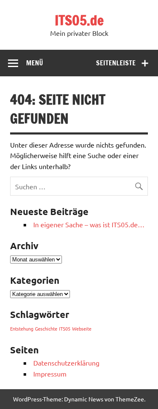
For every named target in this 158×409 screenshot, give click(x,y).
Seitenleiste (116, 62)
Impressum (50, 373)
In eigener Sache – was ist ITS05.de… (89, 224)
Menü (34, 62)
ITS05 (64, 328)
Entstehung (21, 328)
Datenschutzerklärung (66, 362)
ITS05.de (79, 20)
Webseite (81, 328)
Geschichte (46, 328)
